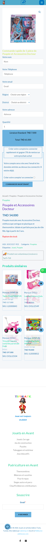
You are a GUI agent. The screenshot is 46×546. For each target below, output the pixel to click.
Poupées (12, 196)
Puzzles (23, 446)
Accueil (5, 196)
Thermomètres (23, 471)
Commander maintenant (17, 184)
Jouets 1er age (23, 439)
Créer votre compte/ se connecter (18, 177)
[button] (40, 12)
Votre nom (7, 57)
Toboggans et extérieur (23, 450)
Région (5, 94)
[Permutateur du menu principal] (41, 2)
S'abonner (23, 514)
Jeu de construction (23, 443)
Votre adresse (8, 110)
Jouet (14, 247)
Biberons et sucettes (23, 475)
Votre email (7, 82)
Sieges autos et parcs (23, 482)
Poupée (20, 247)
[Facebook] (20, 541)
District (5, 102)
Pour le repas (23, 479)
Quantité (6, 122)
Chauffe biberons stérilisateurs (23, 486)
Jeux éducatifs (23, 454)
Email (23, 502)
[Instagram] (26, 541)
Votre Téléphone (9, 69)
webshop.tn (24, 531)
